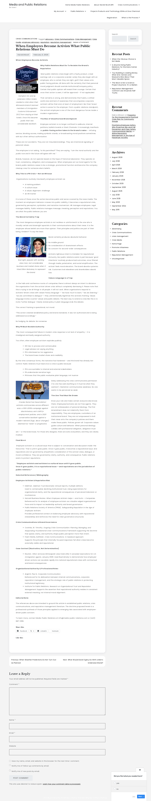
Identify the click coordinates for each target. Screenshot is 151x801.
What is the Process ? (131, 18)
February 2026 (118, 172)
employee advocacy (30, 42)
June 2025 (116, 198)
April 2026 (116, 165)
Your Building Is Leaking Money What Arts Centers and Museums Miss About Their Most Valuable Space (125, 76)
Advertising (116, 229)
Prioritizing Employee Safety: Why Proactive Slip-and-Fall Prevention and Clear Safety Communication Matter (124, 128)
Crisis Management (83, 39)
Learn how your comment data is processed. (62, 784)
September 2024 (119, 206)
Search (115, 34)
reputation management (61, 42)
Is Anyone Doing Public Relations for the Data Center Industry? (124, 67)
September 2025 (119, 187)
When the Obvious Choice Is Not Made (124, 60)
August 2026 (117, 157)
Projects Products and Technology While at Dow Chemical (115, 11)
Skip (133, 796)
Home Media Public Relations (77, 5)
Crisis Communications (128, 5)
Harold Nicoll (23, 55)
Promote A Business (120, 247)
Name (12, 720)
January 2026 (117, 176)
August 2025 (117, 191)
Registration (112, 18)
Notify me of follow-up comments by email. (30, 766)
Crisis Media (117, 240)
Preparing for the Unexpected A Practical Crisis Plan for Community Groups (125, 118)
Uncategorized (118, 259)
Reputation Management (122, 255)
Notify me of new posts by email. (26, 771)
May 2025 (116, 202)
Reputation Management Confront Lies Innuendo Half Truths (124, 91)
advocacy (49, 39)
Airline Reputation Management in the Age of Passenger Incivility (123, 135)
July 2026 (116, 161)
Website (12, 746)
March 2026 (117, 168)
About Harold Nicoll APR (103, 5)
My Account (59, 11)
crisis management (120, 236)
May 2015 (115, 210)
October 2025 (117, 183)
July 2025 (116, 195)
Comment (14, 684)
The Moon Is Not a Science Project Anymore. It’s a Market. (125, 84)
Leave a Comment (81, 42)
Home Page (117, 244)
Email (12, 733)
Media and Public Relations (28, 4)
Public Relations (77, 11)
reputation (44, 42)
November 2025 (118, 180)
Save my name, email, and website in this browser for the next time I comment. (45, 761)
